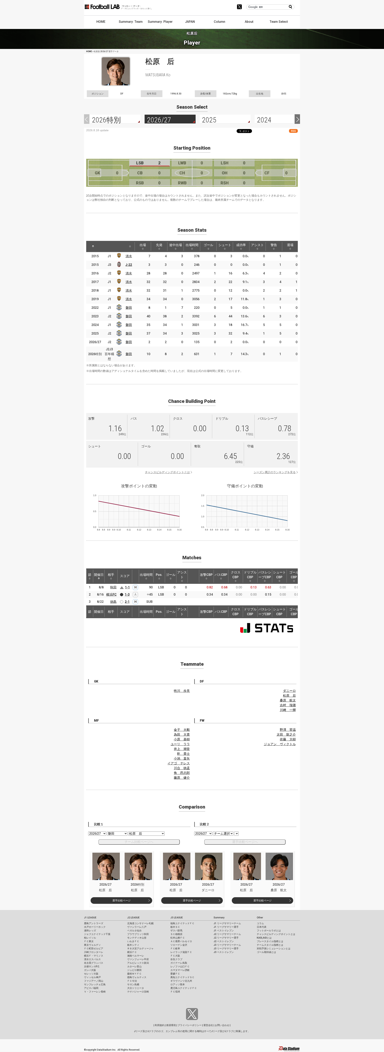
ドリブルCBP (250, 574)
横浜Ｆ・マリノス (93, 955)
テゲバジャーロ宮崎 (138, 991)
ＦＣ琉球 (175, 991)
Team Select (279, 22)
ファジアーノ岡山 (93, 980)
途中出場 (175, 245)
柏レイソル (90, 937)
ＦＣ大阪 (175, 955)
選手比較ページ (121, 900)
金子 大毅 (182, 730)
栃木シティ (133, 945)
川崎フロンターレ (93, 952)
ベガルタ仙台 (134, 930)
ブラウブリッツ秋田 (138, 934)
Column (219, 22)
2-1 (127, 602)
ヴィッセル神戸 (92, 977)
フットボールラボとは (269, 930)
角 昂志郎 (182, 773)
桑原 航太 (288, 700)
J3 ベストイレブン (224, 952)
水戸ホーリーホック (95, 927)
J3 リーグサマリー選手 (226, 948)
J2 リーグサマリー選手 (226, 937)
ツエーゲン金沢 (178, 945)
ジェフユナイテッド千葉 (97, 934)
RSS (293, 130)
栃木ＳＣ (175, 927)
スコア (125, 576)
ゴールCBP (294, 574)
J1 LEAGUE (90, 917)
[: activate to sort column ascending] (104, 246)
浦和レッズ (90, 930)
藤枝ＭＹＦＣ (134, 973)
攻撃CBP (206, 575)
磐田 (129, 308)
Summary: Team (131, 22)
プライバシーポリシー (190, 1025)
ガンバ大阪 (90, 970)
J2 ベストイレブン (224, 941)
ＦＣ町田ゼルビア (93, 948)
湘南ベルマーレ (135, 955)
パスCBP (221, 575)
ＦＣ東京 (89, 941)
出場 (143, 245)
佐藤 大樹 (288, 739)
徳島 (113, 602)
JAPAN (190, 22)
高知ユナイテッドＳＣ (182, 977)
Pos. (159, 575)
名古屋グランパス (93, 963)
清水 (129, 256)
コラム (260, 923)
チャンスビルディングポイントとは (167, 472)
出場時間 (192, 245)
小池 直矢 (182, 758)
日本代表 (261, 927)
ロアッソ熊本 (177, 984)
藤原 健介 (182, 778)
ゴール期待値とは (266, 952)
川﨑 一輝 (288, 710)
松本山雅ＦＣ (177, 937)
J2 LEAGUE (133, 917)
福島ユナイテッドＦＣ (182, 923)
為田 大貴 (182, 734)
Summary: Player (160, 22)
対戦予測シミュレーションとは (273, 948)
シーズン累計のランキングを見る (275, 472)
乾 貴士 (183, 754)
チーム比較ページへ (139, 841)
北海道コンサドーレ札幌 (140, 923)
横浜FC (111, 594)
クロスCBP (235, 574)
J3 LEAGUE (176, 917)
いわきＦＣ (133, 941)
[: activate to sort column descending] (93, 246)
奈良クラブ (176, 959)
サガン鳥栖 (133, 984)
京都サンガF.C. (92, 966)
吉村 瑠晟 (288, 705)
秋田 (113, 587)
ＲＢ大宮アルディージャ (140, 948)
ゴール (208, 245)
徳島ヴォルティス (136, 977)
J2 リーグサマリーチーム (227, 934)
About (249, 22)
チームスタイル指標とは (270, 945)
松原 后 (289, 695)
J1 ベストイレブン (224, 930)
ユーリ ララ (180, 744)
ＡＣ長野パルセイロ (181, 941)
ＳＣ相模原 (176, 934)
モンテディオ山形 (136, 937)
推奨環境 (171, 1025)
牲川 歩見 (182, 691)
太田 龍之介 (286, 734)
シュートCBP (279, 574)
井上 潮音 (182, 749)
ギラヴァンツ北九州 (181, 980)
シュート (224, 245)
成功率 (241, 245)
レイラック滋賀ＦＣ (181, 952)
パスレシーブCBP (264, 574)
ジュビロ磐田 (134, 970)
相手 (111, 575)
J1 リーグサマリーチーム (227, 923)
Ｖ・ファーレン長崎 (95, 991)
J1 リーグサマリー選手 (226, 927)
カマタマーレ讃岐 (180, 970)
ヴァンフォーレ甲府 (138, 959)
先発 (159, 245)
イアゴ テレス (178, 763)
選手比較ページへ (245, 841)
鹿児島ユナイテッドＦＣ (183, 988)
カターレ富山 (134, 966)
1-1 (127, 587)
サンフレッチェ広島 (95, 984)
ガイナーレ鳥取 (178, 963)
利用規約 (159, 1025)
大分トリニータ (135, 988)
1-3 (127, 594)
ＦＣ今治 (132, 980)
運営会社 (208, 1025)
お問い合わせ (222, 1025)
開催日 (99, 575)
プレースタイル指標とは (270, 941)
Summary (219, 917)
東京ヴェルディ (92, 945)
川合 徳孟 (182, 768)
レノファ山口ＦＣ (180, 966)
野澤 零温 (288, 730)
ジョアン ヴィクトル (280, 744)
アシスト (257, 245)
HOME (100, 22)
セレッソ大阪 (91, 973)
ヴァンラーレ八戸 (136, 927)
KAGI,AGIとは (264, 937)
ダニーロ (289, 691)
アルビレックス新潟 (138, 963)
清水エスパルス (92, 959)
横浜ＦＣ (132, 952)
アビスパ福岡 (91, 988)
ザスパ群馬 (176, 930)
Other (260, 917)
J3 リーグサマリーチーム (227, 945)
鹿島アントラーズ (93, 923)
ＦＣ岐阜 (175, 948)
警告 (274, 245)
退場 (290, 245)
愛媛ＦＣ (175, 973)
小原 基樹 (182, 739)
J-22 (128, 265)
